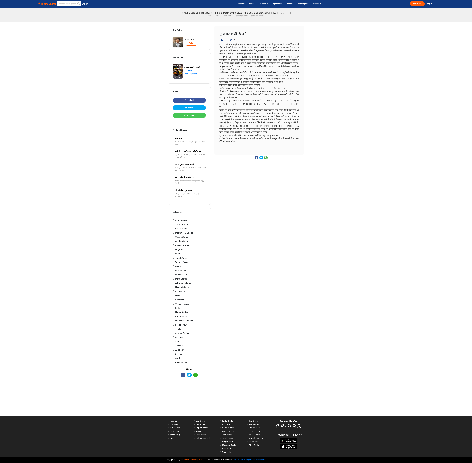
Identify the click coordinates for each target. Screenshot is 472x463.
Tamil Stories (253, 442)
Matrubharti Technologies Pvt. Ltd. (194, 460)
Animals (179, 346)
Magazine (179, 249)
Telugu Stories (254, 445)
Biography (179, 300)
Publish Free (417, 3)
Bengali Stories (254, 435)
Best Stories (200, 421)
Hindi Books (226, 424)
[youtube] (294, 426)
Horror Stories (181, 312)
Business (179, 337)
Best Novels (200, 424)
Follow (191, 43)
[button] (78, 3)
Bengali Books (227, 442)
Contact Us (316, 3)
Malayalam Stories (256, 438)
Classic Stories (181, 237)
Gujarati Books (228, 428)
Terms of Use (175, 431)
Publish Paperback (203, 438)
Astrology (179, 350)
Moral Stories (181, 279)
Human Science (182, 287)
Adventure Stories (183, 283)
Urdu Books (226, 452)
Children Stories (182, 241)
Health (178, 295)
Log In (429, 3)
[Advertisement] (189, 399)
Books (252, 3)
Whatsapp (190, 115)
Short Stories (181, 220)
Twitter (190, 108)
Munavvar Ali (190, 39)
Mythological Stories (184, 320)
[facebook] (278, 426)
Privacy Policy (175, 428)
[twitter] (289, 426)
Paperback (276, 3)
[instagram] (283, 426)
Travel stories (181, 258)
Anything (179, 358)
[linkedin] (299, 426)
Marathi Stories (254, 428)
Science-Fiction (182, 333)
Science (178, 354)
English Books (227, 421)
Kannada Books (228, 448)
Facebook (190, 100)
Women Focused (182, 262)
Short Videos (201, 435)
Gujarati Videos (202, 428)
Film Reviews (181, 316)
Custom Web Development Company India (249, 460)
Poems (178, 254)
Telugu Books (227, 438)
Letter (178, 308)
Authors (199, 431)
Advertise (290, 3)
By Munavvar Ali (190, 71)
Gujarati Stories (254, 424)
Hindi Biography (190, 74)
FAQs (172, 438)
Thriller (178, 329)
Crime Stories (181, 362)
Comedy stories (182, 245)
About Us (241, 3)
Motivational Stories (184, 233)
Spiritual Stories (182, 224)
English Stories (254, 431)
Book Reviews (181, 325)
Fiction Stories (181, 229)
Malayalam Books (229, 445)
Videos (263, 3)
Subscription (303, 3)
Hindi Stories (253, 421)
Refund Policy (175, 435)
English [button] (85, 4)
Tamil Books (227, 435)
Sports (178, 341)
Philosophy (180, 291)
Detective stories (182, 274)
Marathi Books (228, 431)
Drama (178, 266)
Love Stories (180, 270)
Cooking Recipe (182, 304)
